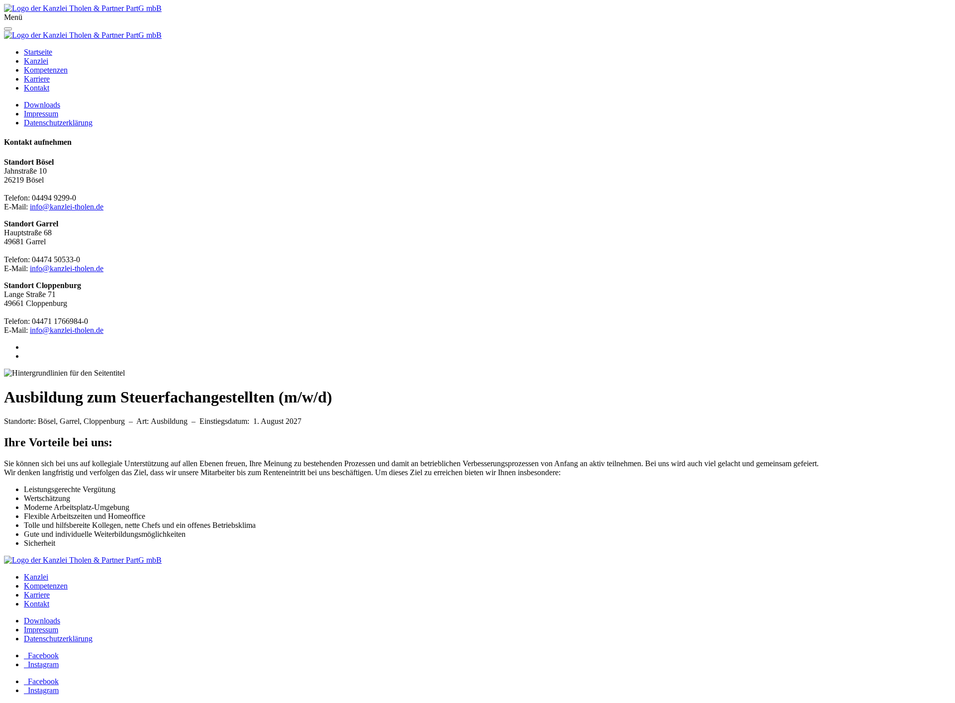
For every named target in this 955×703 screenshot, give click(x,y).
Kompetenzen (46, 586)
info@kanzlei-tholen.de (66, 206)
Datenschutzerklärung (58, 638)
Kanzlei (36, 577)
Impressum (41, 629)
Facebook (41, 655)
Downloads (42, 620)
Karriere (37, 595)
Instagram (41, 664)
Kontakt (36, 604)
